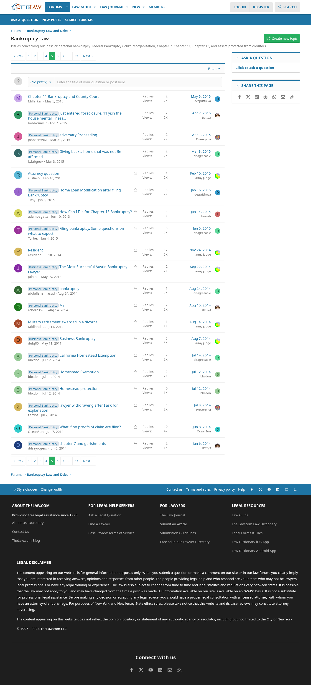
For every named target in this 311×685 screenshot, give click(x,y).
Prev (20, 56)
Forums (54, 7)
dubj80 (33, 343)
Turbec (33, 238)
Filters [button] (212, 68)
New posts (51, 20)
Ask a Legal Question (104, 515)
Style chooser (26, 489)
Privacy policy (224, 489)
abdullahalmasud (41, 293)
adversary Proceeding (78, 134)
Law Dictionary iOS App (250, 541)
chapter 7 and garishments (82, 443)
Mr (61, 305)
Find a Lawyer (99, 524)
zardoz (33, 415)
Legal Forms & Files (247, 533)
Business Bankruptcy (77, 338)
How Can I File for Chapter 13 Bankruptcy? (95, 211)
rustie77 (34, 178)
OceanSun (36, 431)
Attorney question (43, 173)
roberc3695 (36, 310)
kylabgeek (35, 161)
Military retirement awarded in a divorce (62, 321)
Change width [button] (51, 489)
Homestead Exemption (79, 371)
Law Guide (82, 7)
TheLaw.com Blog (26, 540)
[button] (67, 7)
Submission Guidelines (178, 533)
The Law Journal (172, 515)
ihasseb (206, 216)
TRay (31, 200)
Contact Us (20, 531)
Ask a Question (25, 20)
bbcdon (34, 360)
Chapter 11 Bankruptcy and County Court (63, 96)
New (136, 7)
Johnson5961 (38, 140)
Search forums (79, 20)
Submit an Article (173, 524)
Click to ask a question (254, 67)
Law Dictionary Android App (254, 550)
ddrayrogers (37, 448)
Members (157, 7)
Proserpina (203, 139)
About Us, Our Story (28, 522)
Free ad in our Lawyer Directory (185, 541)
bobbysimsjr (37, 123)
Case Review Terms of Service (111, 533)
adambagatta (38, 216)
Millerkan (35, 101)
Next (86, 56)
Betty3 (206, 117)
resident (34, 255)
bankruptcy (69, 288)
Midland (34, 326)
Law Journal (112, 7)
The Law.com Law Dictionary (254, 524)
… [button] (69, 56)
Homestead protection (79, 388)
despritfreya (202, 101)
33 (76, 56)
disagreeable (202, 156)
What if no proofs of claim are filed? (90, 426)
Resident (35, 250)
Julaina (33, 277)
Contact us (174, 489)
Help (241, 489)
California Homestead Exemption (87, 355)
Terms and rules (198, 489)
